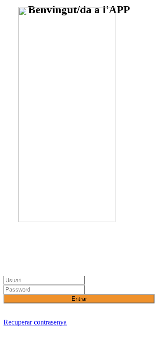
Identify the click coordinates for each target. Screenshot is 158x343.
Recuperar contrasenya (35, 322)
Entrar (79, 299)
